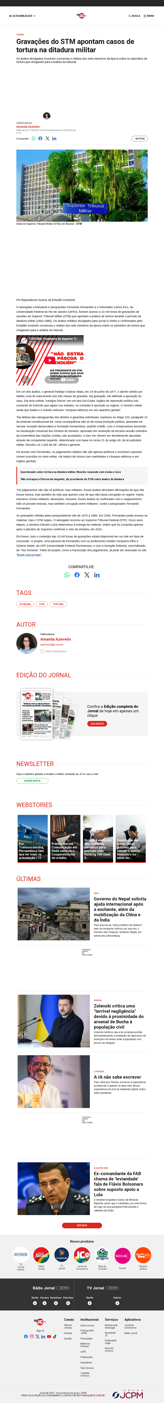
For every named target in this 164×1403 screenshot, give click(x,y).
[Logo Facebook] (40, 138)
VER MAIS (82, 1225)
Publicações (87, 1357)
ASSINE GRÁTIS (32, 781)
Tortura (58, 604)
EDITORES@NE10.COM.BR (90, 1395)
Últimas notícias (68, 1326)
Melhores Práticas (85, 1345)
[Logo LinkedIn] (54, 138)
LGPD (83, 1351)
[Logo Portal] (82, 16)
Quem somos (87, 1325)
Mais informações (56, 651)
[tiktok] (55, 1337)
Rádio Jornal (130, 1333)
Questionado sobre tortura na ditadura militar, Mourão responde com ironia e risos (70, 472)
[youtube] (49, 1337)
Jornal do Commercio (130, 1326)
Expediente (86, 1362)
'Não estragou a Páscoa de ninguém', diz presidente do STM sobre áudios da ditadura (72, 479)
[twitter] (37, 1337)
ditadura (25, 604)
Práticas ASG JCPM (87, 1331)
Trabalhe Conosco (85, 1374)
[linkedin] (43, 1337)
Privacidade (86, 1338)
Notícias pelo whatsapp (111, 1326)
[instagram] (32, 1337)
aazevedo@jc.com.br (51, 644)
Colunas (68, 1333)
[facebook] (26, 1337)
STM (41, 604)
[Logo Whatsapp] (33, 138)
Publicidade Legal (111, 1341)
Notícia (140, 138)
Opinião (68, 1338)
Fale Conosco (87, 1368)
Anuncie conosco (109, 1349)
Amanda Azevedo (28, 126)
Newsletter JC (110, 1334)
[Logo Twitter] (47, 138)
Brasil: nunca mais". (29, 554)
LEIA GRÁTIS (97, 724)
